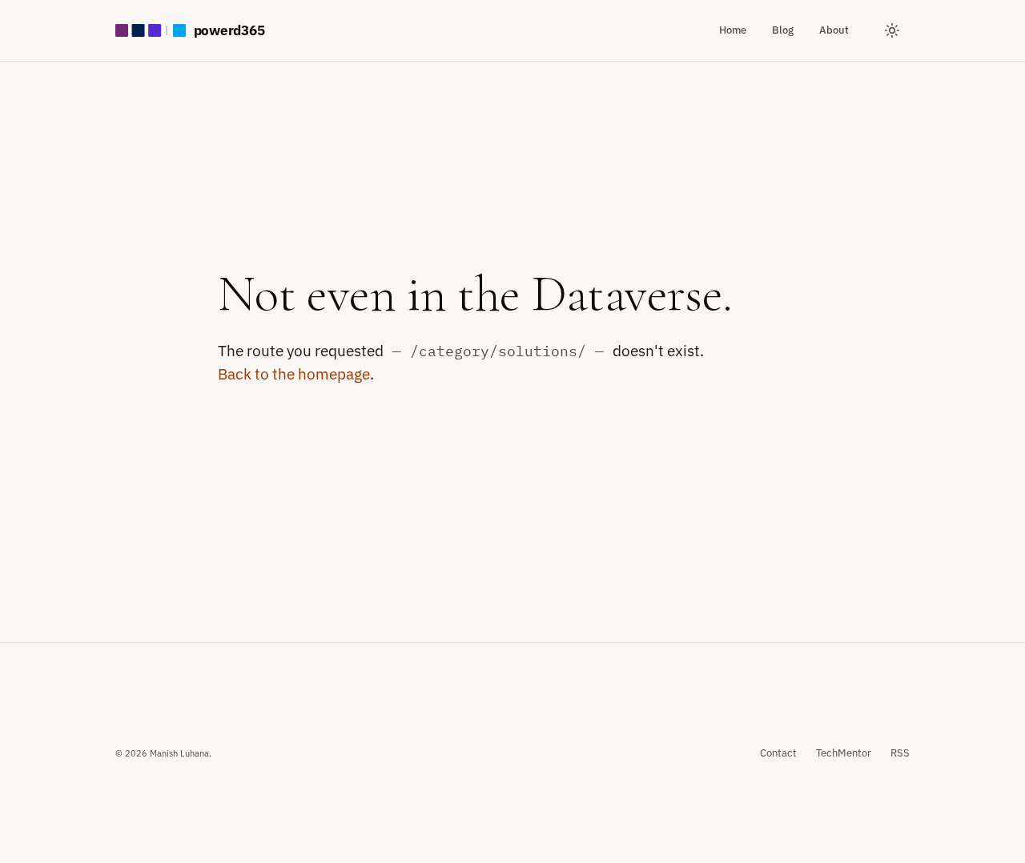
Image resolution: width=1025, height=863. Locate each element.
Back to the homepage (294, 373)
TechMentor (843, 752)
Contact (778, 752)
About (834, 29)
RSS (900, 752)
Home (732, 29)
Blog (783, 29)
